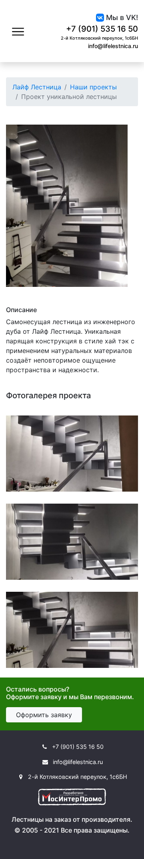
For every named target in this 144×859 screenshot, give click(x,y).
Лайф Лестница (36, 87)
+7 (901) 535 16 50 (102, 29)
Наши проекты (93, 87)
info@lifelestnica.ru (113, 45)
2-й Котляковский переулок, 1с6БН (99, 38)
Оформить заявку (44, 715)
